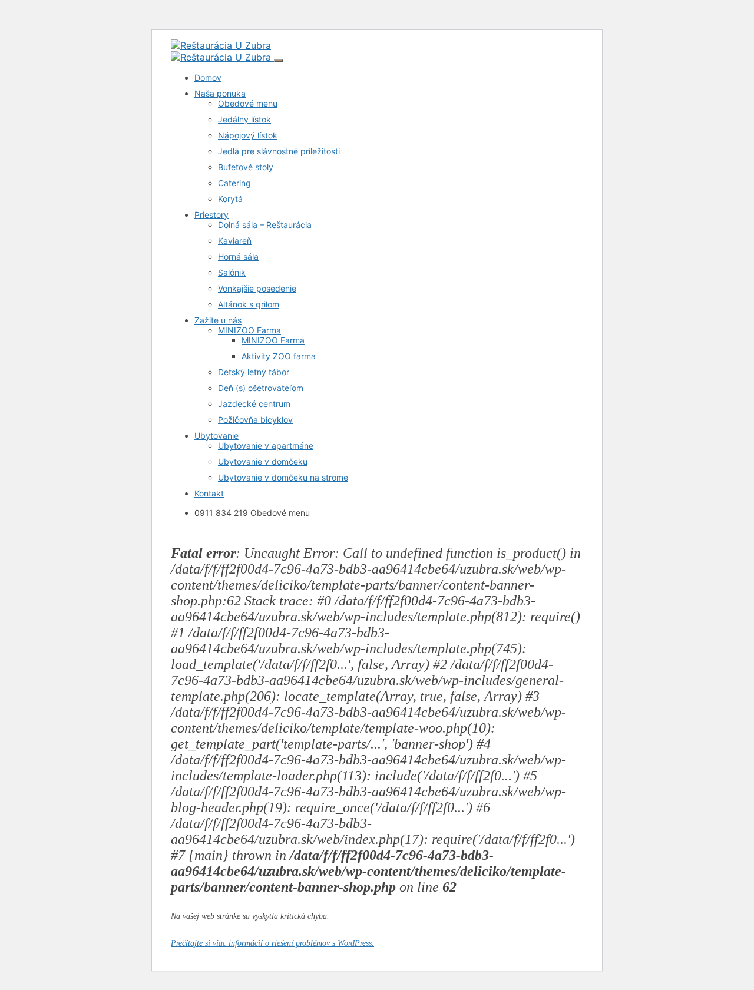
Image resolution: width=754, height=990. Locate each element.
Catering (234, 183)
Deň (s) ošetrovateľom (260, 388)
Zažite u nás (218, 320)
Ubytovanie (216, 436)
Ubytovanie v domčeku (262, 461)
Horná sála (238, 256)
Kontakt (209, 493)
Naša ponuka (220, 93)
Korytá (230, 199)
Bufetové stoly (245, 167)
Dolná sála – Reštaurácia (265, 225)
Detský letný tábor (253, 372)
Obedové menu (247, 103)
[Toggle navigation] (278, 60)
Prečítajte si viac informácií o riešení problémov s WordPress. (272, 943)
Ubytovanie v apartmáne (265, 446)
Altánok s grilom (248, 304)
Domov (207, 77)
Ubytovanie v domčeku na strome (283, 477)
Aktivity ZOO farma (279, 356)
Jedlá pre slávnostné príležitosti (279, 151)
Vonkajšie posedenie (257, 288)
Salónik (232, 272)
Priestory (211, 215)
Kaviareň (235, 241)
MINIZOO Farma (249, 330)
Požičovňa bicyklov (255, 420)
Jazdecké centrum (254, 404)
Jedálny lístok (244, 119)
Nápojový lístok (247, 135)
